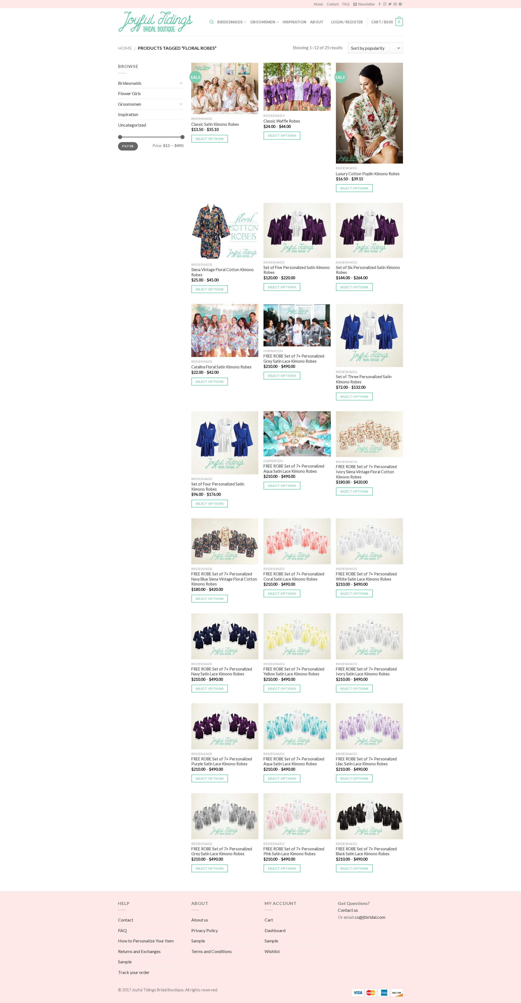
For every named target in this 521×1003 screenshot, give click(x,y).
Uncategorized (132, 124)
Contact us (348, 910)
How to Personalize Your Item (146, 940)
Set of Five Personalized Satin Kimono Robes (296, 270)
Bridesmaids (230, 22)
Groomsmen (262, 22)
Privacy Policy (204, 930)
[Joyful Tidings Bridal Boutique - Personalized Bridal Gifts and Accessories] (159, 22)
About (318, 4)
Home (125, 48)
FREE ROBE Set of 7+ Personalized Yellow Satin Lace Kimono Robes (293, 671)
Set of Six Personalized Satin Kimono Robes (368, 270)
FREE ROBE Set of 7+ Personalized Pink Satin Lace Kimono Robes (293, 851)
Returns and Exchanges (139, 951)
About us (199, 919)
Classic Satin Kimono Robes (215, 124)
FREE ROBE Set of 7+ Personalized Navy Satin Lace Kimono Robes (221, 671)
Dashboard (275, 930)
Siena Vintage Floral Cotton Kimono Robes (222, 272)
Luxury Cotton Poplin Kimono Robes (368, 173)
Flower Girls (129, 93)
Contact (333, 4)
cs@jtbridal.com (370, 917)
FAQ (346, 4)
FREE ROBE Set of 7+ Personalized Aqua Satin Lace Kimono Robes (293, 469)
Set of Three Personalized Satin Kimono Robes (364, 379)
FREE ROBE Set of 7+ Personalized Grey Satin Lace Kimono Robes (293, 358)
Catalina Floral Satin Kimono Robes (221, 367)
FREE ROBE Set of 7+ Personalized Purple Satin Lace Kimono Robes (221, 761)
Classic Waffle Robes (281, 121)
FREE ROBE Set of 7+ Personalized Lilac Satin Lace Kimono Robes (366, 761)
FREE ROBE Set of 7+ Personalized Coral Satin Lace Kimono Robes (293, 576)
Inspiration (294, 22)
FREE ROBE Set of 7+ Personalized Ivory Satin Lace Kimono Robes (366, 671)
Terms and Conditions (211, 951)
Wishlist (272, 951)
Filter (128, 146)
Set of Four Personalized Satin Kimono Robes (217, 486)
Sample (125, 961)
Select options (210, 138)
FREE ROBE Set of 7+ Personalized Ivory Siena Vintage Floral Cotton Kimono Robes (366, 471)
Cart (269, 919)
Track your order (134, 972)
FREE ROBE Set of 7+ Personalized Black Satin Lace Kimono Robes (366, 851)
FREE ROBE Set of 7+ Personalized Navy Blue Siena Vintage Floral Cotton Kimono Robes (224, 579)
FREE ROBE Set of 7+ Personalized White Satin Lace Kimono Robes (366, 576)
